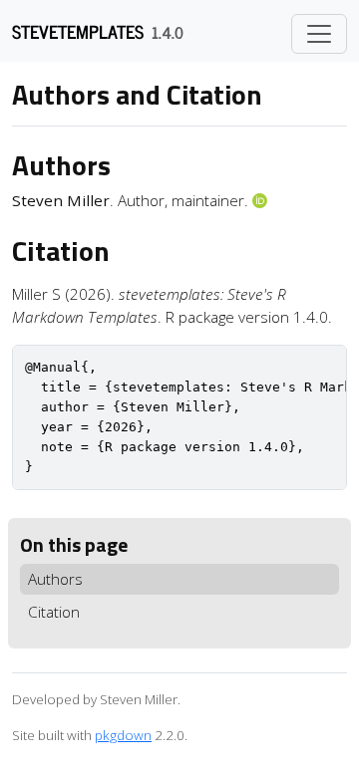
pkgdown (123, 735)
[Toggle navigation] (319, 34)
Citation (54, 612)
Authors (55, 579)
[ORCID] (261, 200)
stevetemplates (78, 31)
